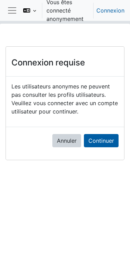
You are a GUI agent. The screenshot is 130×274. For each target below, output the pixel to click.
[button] (30, 10)
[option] (71, 10)
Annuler (67, 140)
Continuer (101, 140)
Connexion (110, 10)
